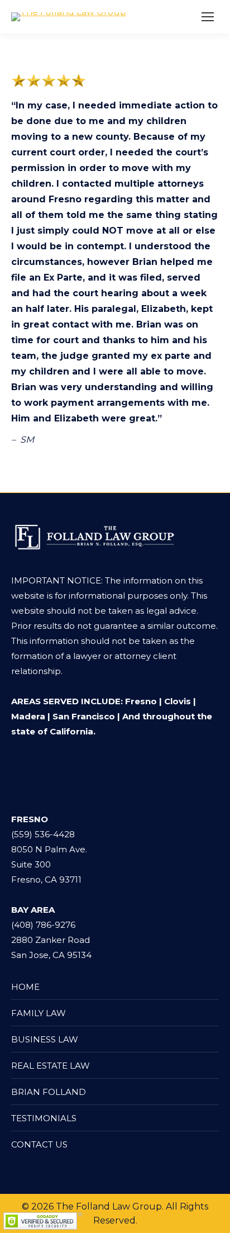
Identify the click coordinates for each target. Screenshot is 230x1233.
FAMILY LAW (38, 1013)
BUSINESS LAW (44, 1039)
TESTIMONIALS (43, 1118)
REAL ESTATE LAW (50, 1065)
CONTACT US (39, 1144)
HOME (25, 986)
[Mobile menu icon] (208, 17)
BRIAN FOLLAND (48, 1092)
